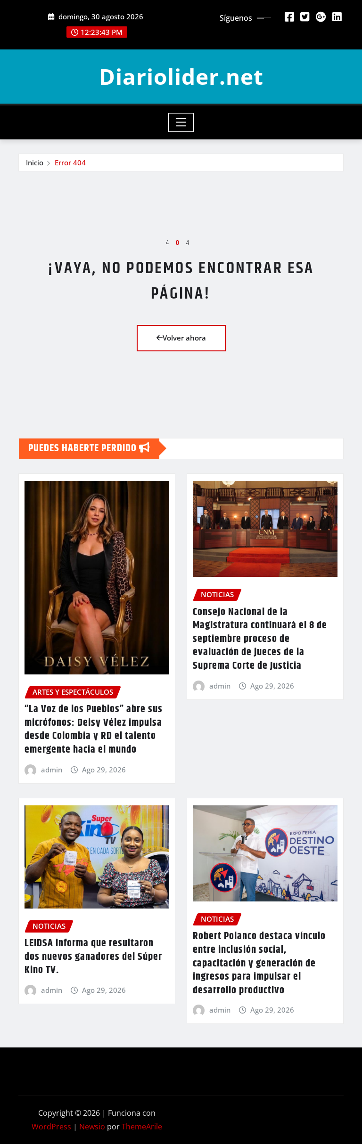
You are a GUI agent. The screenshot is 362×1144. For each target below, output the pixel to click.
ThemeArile (142, 1126)
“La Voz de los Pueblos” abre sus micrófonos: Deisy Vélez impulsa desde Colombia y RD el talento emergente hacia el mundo (94, 729)
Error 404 (70, 162)
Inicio (34, 162)
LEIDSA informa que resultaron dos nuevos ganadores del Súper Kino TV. (93, 956)
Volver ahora (184, 337)
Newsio (92, 1126)
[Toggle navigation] (181, 122)
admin (51, 769)
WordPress (51, 1126)
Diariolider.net (181, 76)
